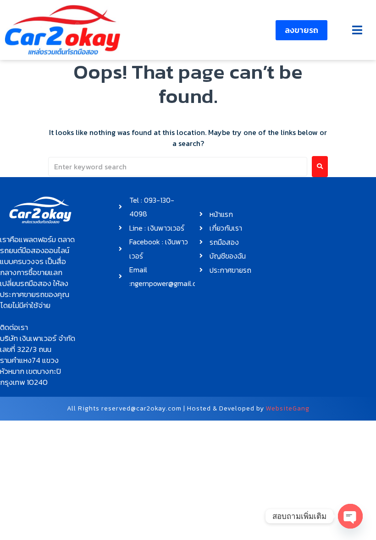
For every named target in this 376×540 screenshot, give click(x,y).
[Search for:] (177, 166)
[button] (357, 30)
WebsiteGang (288, 408)
